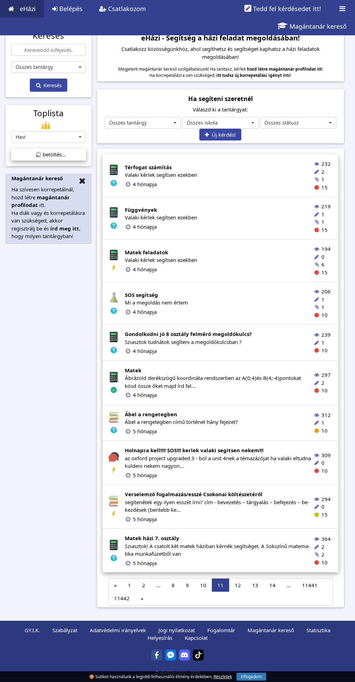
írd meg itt (64, 228)
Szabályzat (64, 630)
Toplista (48, 113)
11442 (122, 598)
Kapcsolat (196, 637)
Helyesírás (160, 637)
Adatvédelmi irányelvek (118, 630)
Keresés (52, 85)
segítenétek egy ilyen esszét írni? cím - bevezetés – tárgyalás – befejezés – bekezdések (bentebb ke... (217, 502)
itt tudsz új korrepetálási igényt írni (253, 75)
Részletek (223, 677)
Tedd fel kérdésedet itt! (286, 8)
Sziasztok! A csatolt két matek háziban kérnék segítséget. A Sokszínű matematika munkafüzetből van (217, 546)
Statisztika (318, 630)
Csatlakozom (126, 8)
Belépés (70, 8)
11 (220, 585)
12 (238, 585)
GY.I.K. (32, 630)
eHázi (28, 8)
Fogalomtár (221, 630)
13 (255, 585)
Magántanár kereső (317, 26)
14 (272, 585)
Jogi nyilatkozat (176, 630)
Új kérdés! (222, 134)
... (158, 585)
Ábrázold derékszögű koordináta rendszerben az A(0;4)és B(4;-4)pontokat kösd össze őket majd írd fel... (213, 378)
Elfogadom (251, 677)
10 (203, 585)
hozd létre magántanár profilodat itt (284, 69)
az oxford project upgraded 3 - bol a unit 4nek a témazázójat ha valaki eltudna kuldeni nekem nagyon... (218, 458)
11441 (310, 585)
